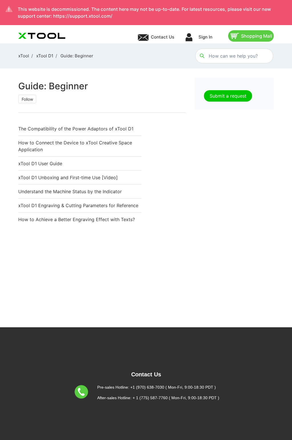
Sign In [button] (204, 37)
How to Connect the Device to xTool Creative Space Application (75, 146)
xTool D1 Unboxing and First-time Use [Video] (68, 177)
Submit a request (228, 96)
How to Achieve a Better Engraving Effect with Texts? (76, 219)
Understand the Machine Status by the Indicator (70, 191)
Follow (27, 99)
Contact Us (162, 37)
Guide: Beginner (76, 55)
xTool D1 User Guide (40, 163)
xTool (23, 55)
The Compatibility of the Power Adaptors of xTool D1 (75, 129)
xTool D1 (44, 55)
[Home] (41, 36)
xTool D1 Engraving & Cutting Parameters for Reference (78, 205)
